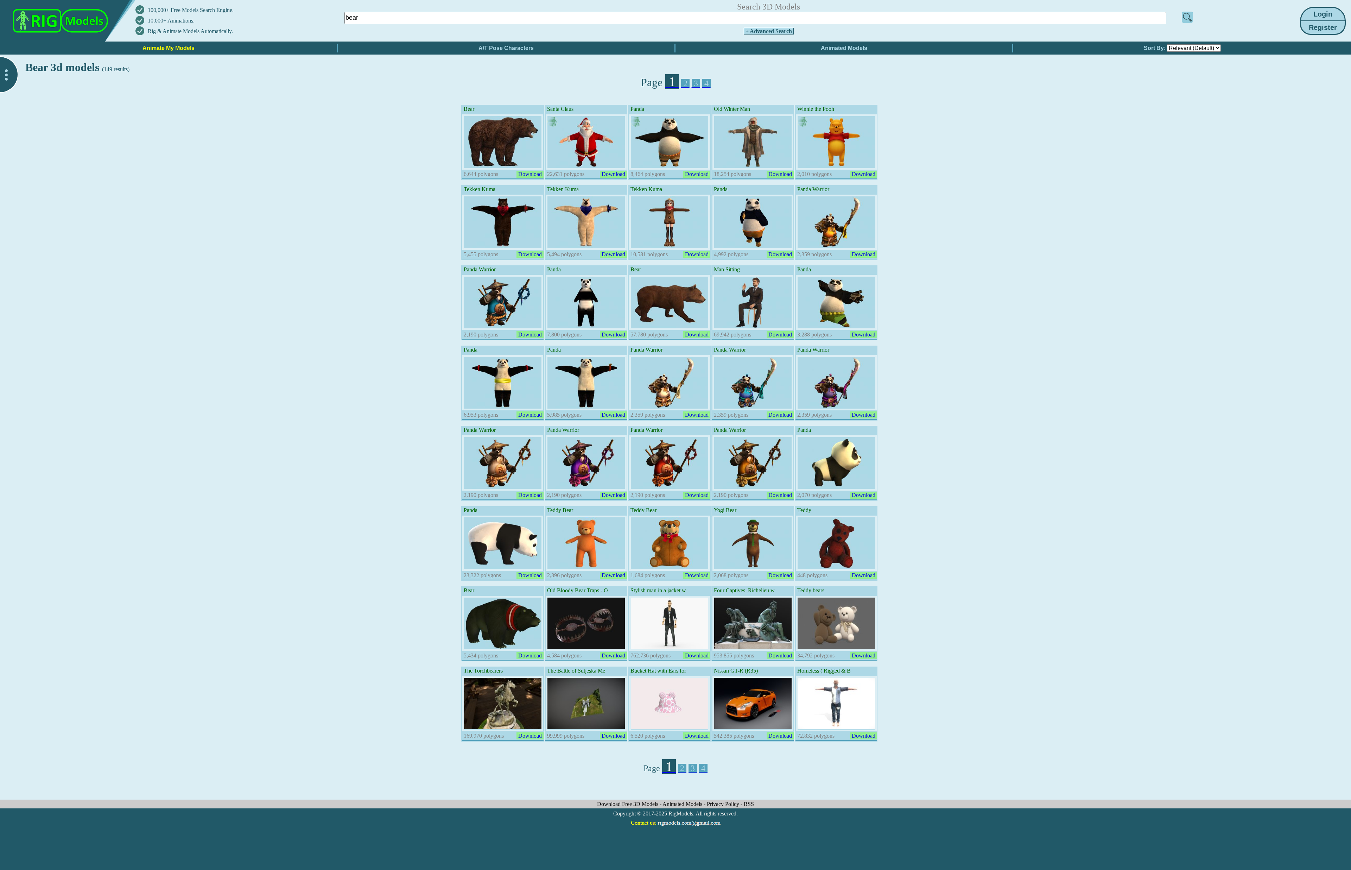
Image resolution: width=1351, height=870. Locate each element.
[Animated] (552, 121)
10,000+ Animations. (171, 21)
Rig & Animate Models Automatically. (190, 31)
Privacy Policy (724, 804)
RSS (749, 804)
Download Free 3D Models (628, 804)
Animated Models (683, 804)
